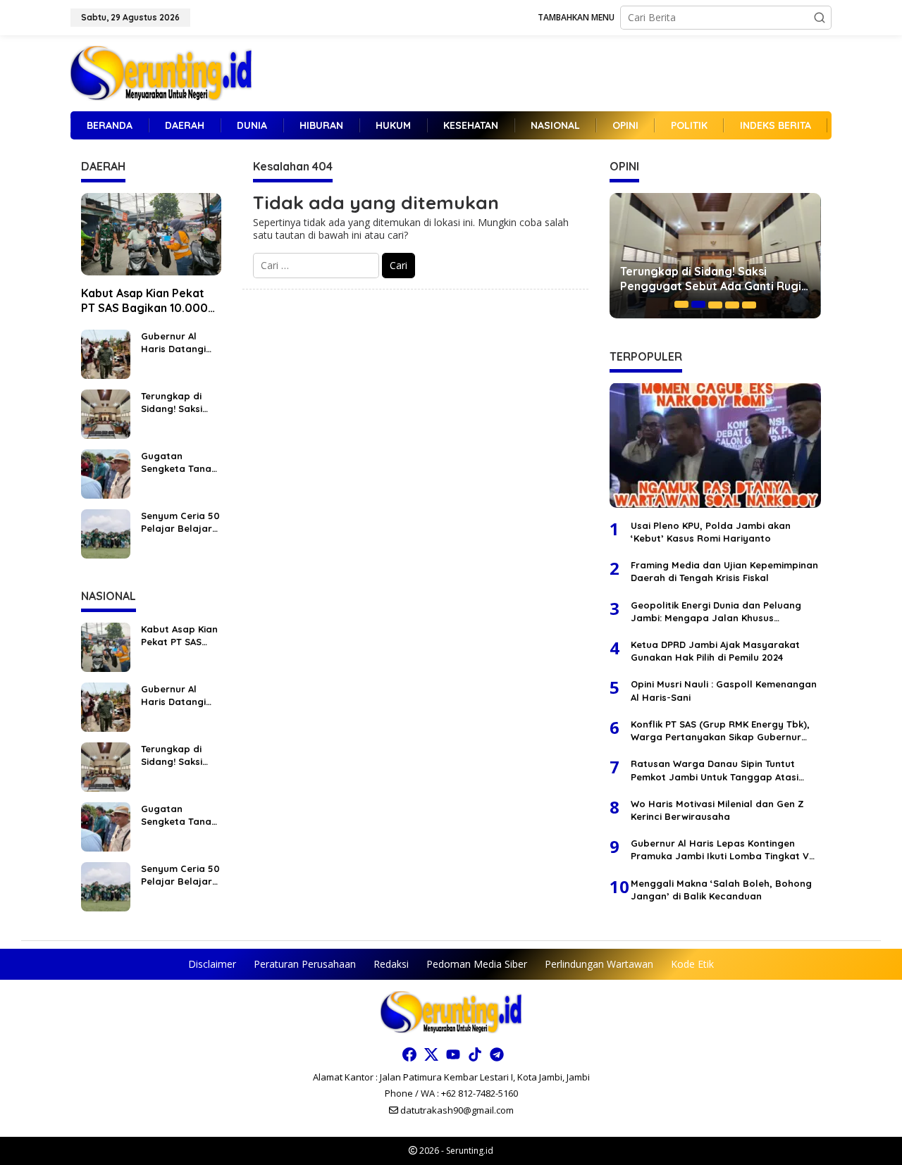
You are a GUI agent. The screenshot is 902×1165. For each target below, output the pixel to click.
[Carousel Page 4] (732, 304)
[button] (820, 18)
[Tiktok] (475, 1054)
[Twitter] (431, 1054)
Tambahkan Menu (576, 17)
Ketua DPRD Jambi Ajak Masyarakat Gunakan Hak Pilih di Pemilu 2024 (715, 650)
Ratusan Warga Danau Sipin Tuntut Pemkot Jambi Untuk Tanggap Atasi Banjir (714, 769)
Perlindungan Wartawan (599, 964)
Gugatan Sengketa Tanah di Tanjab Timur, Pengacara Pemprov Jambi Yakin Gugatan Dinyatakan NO (179, 462)
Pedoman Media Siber (476, 964)
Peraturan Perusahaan (305, 964)
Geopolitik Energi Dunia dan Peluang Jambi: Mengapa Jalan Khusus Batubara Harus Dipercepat (716, 611)
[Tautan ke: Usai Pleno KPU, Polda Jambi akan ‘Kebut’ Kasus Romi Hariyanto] (715, 445)
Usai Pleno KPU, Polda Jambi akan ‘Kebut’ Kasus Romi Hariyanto (711, 531)
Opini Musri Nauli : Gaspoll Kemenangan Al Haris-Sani (724, 690)
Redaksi (391, 964)
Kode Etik (692, 964)
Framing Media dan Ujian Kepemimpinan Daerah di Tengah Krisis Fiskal (724, 570)
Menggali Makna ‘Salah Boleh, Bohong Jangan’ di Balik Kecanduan (721, 889)
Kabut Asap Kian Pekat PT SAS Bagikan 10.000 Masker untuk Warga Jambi (144, 301)
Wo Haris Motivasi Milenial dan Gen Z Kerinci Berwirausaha (717, 809)
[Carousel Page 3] (715, 304)
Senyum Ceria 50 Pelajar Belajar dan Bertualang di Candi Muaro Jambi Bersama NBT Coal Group (180, 522)
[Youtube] (453, 1054)
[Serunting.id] (161, 72)
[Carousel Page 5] (749, 304)
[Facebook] (409, 1054)
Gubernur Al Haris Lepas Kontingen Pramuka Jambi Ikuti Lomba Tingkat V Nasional (720, 849)
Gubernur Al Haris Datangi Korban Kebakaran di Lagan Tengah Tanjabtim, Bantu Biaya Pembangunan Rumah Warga (175, 342)
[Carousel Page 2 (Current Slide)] (698, 304)
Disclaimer (212, 964)
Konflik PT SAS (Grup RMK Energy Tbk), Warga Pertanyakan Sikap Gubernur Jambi (720, 730)
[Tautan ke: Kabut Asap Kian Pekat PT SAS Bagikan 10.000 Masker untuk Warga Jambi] (151, 234)
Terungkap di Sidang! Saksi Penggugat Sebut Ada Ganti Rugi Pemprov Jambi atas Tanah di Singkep (181, 402)
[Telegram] (497, 1054)
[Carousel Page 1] (681, 304)
